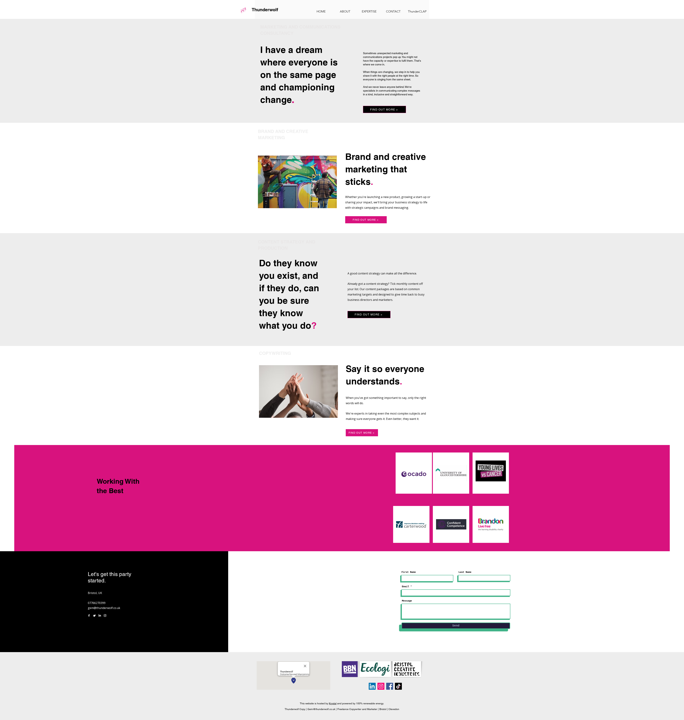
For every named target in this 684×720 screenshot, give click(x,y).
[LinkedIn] (99, 615)
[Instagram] (105, 615)
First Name (408, 572)
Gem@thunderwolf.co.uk (321, 709)
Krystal (332, 703)
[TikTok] (398, 686)
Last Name (464, 572)
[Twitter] (94, 615)
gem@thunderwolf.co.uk (104, 608)
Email (405, 586)
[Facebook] (89, 615)
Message (407, 601)
